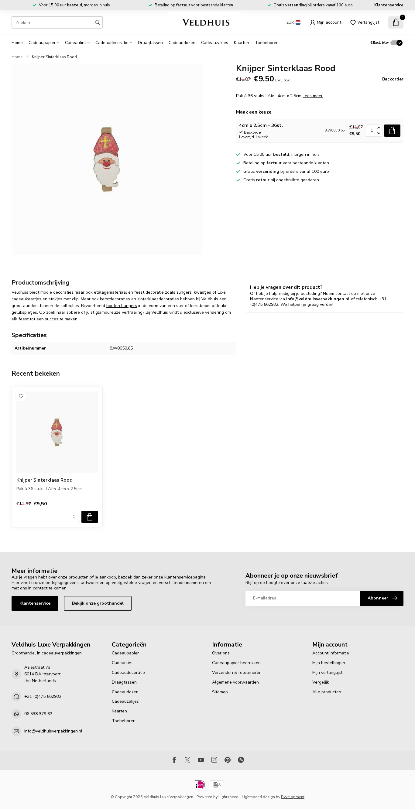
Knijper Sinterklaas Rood (54, 57)
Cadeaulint (75, 43)
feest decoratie (149, 292)
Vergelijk (320, 682)
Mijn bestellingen (328, 663)
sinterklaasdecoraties (158, 299)
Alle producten (326, 692)
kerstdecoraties (115, 299)
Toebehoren (267, 43)
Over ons (221, 653)
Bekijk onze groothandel (98, 603)
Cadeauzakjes (214, 43)
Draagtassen (150, 43)
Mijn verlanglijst (327, 672)
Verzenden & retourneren (237, 672)
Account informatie (330, 653)
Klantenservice (388, 5)
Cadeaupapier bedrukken (236, 663)
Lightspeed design (258, 796)
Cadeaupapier (42, 43)
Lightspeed (228, 796)
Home (17, 43)
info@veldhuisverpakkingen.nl (53, 731)
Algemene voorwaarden (235, 682)
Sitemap (220, 692)
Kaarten (241, 43)
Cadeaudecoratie (112, 43)
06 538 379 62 (38, 714)
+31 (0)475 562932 (42, 696)
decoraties (63, 292)
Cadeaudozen (182, 43)
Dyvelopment (292, 796)
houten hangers (121, 306)
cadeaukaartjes (26, 299)
